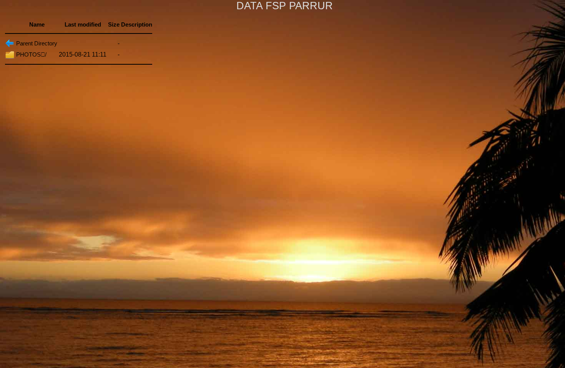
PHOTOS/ (31, 54)
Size (114, 24)
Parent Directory (36, 43)
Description (136, 24)
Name (37, 24)
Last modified (83, 24)
